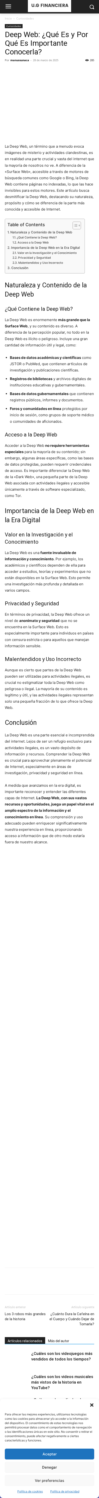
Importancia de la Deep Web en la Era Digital (45, 248)
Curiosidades (25, 18)
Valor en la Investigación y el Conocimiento (46, 253)
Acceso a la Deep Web (33, 242)
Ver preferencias (49, 1480)
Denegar (49, 1467)
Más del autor (58, 1341)
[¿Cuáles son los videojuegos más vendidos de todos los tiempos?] (17, 1359)
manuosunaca (19, 60)
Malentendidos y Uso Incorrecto (40, 262)
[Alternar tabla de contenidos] (74, 225)
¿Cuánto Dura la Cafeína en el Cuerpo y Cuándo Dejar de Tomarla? (72, 1319)
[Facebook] (9, 71)
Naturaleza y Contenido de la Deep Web (41, 232)
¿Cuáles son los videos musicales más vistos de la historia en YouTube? (62, 1382)
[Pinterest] (32, 71)
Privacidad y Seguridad (34, 257)
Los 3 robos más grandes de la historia (25, 1316)
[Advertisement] (49, 1056)
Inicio (8, 18)
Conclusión (19, 268)
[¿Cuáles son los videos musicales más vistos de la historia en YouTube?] (17, 1382)
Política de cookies (30, 1491)
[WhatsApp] (43, 71)
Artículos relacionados (25, 1341)
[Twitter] (20, 71)
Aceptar (50, 1454)
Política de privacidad (64, 1491)
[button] (91, 1405)
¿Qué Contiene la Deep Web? (36, 237)
